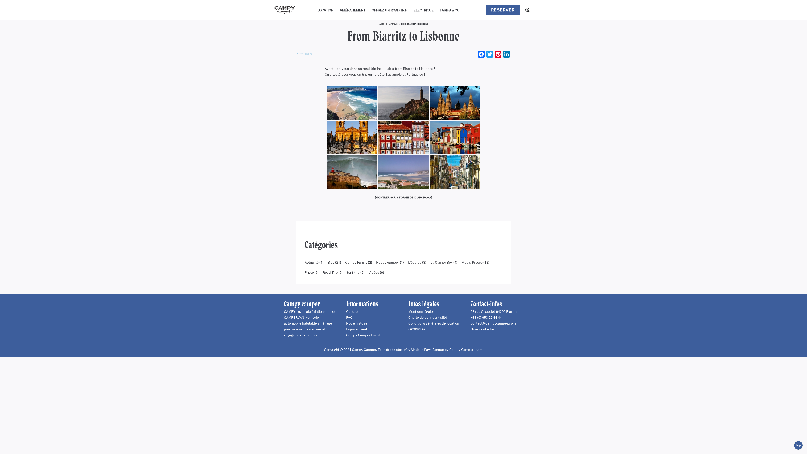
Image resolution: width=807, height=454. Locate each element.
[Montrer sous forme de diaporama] (403, 197)
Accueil (383, 23)
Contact (352, 311)
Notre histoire (356, 323)
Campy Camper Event (363, 335)
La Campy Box (441, 262)
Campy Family (356, 262)
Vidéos (374, 272)
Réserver (503, 9)
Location (325, 10)
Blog (331, 262)
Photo (309, 272)
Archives (394, 23)
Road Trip (330, 272)
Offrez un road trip (389, 10)
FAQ (349, 317)
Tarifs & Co (449, 10)
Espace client (356, 329)
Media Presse (472, 262)
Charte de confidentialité (427, 317)
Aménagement (352, 10)
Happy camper (387, 262)
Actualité (312, 262)
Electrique (424, 10)
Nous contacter (482, 329)
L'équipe (414, 262)
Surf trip (353, 272)
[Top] (798, 445)
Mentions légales (421, 311)
